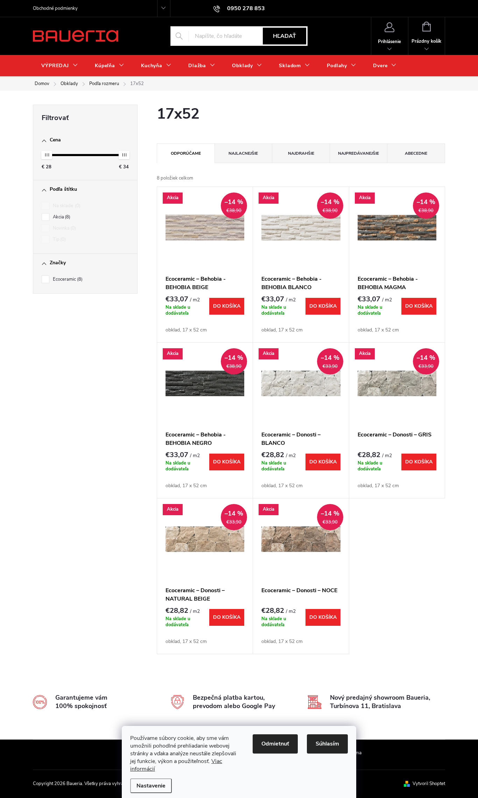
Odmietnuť (275, 744)
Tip (58, 239)
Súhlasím (327, 744)
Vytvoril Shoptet (429, 783)
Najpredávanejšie (358, 153)
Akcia (61, 217)
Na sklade (66, 206)
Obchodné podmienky (55, 8)
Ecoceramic (67, 279)
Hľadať (284, 36)
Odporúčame (186, 153)
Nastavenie (151, 786)
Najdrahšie (301, 153)
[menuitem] (59, 66)
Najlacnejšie (243, 153)
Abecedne (416, 153)
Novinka (64, 228)
